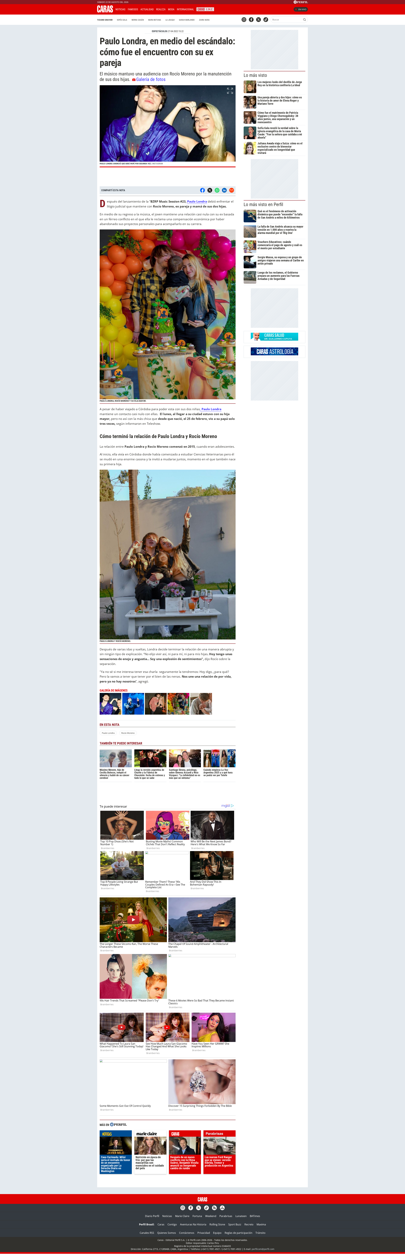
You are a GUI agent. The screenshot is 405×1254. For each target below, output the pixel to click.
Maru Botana (154, 20)
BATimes (255, 1216)
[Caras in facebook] (251, 19)
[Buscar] (304, 19)
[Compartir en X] (209, 190)
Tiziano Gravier (104, 20)
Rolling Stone (217, 1224)
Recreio (248, 1224)
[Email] (231, 190)
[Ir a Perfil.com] (301, 2)
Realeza (160, 9)
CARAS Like (205, 9)
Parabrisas (225, 1216)
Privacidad (203, 1233)
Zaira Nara (204, 20)
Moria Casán (138, 20)
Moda (171, 9)
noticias (116, 1134)
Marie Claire (182, 1216)
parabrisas (219, 1134)
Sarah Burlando (187, 20)
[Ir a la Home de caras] (105, 11)
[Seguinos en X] (258, 19)
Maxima (261, 1224)
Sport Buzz (234, 1224)
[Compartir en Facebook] (202, 190)
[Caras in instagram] (244, 19)
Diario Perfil (152, 1216)
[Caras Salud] (274, 339)
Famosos (133, 9)
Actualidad (147, 9)
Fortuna (197, 1216)
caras (185, 1134)
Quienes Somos (166, 1233)
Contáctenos (186, 1233)
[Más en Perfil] (118, 1125)
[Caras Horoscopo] (274, 354)
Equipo (217, 1233)
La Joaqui (169, 20)
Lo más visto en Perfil (263, 204)
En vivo (302, 9)
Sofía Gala (122, 20)
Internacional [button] (185, 9)
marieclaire (150, 1134)
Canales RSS (147, 1233)
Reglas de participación (238, 1233)
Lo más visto (255, 75)
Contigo (172, 1224)
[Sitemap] (222, 1207)
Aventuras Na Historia (193, 1224)
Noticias (120, 9)
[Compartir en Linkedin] (224, 190)
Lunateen (241, 1216)
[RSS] (214, 1207)
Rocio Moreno (128, 733)
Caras (161, 1224)
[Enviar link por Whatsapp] (217, 190)
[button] (168, 126)
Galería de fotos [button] (150, 79)
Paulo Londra (197, 201)
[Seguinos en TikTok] (265, 19)
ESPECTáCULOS (159, 31)
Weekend (210, 1216)
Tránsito (260, 1233)
